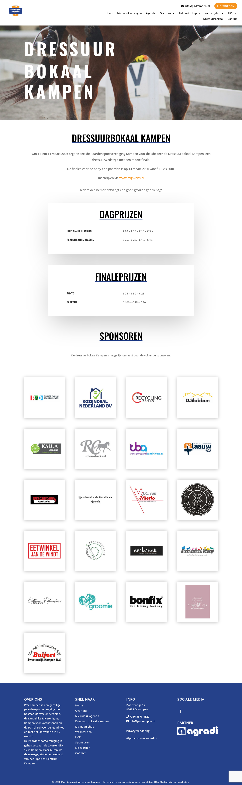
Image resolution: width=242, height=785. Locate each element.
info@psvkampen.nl (197, 6)
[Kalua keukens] (44, 468)
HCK (230, 13)
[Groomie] (95, 621)
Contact (232, 19)
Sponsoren (82, 742)
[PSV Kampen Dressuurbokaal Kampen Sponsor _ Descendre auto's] (44, 519)
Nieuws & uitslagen (129, 13)
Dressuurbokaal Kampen (92, 721)
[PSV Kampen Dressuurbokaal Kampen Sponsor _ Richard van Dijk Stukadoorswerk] (44, 417)
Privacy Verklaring (138, 731)
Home (109, 13)
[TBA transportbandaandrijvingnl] (146, 468)
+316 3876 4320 (139, 716)
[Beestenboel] (197, 570)
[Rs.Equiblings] (197, 621)
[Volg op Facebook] (180, 711)
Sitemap (108, 781)
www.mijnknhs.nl (131, 178)
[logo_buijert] (44, 672)
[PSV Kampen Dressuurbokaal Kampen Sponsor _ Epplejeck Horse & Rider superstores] (146, 570)
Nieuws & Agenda (87, 716)
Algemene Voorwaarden (141, 738)
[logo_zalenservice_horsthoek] (95, 519)
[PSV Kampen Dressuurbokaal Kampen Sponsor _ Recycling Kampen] (146, 417)
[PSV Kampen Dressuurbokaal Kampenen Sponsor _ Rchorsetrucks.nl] (95, 468)
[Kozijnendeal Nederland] (95, 417)
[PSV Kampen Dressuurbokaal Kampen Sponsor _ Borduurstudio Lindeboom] (95, 570)
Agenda (151, 13)
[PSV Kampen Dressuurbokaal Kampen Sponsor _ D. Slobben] (197, 417)
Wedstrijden (212, 13)
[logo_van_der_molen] (197, 519)
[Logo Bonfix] (146, 621)
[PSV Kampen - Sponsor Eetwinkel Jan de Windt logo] (44, 570)
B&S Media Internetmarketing (172, 781)
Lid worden (225, 6)
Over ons (165, 13)
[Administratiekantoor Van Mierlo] (146, 519)
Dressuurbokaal (213, 19)
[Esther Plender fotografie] (44, 621)
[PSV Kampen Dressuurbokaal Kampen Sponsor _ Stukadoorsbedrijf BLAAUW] (197, 468)
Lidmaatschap (188, 13)
